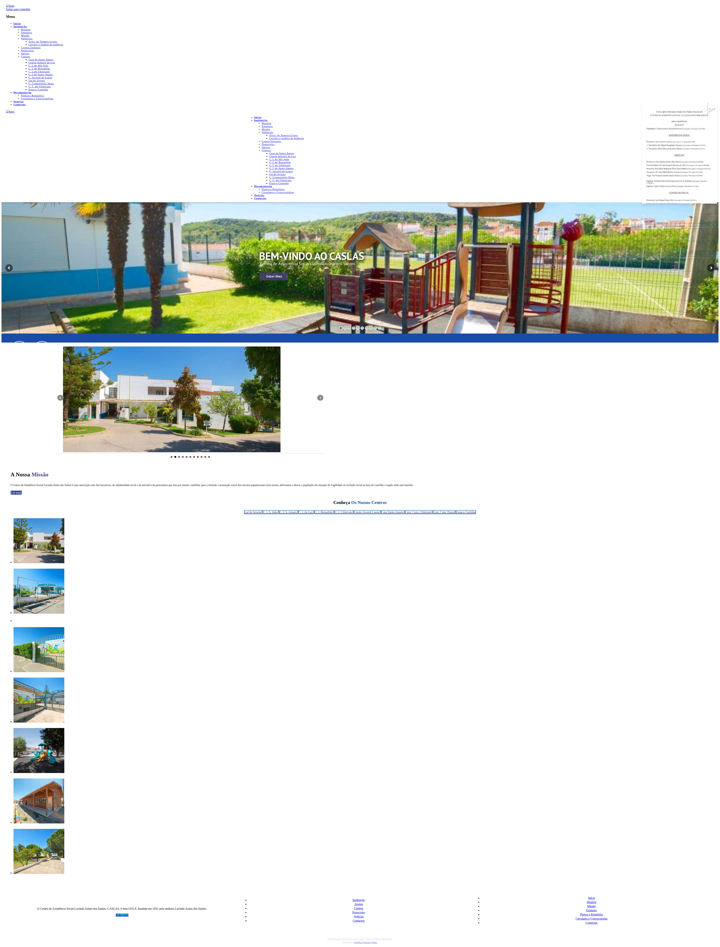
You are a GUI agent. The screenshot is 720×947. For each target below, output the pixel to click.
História (26, 29)
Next (320, 398)
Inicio (17, 23)
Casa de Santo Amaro (40, 59)
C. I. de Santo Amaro (40, 74)
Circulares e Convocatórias (37, 98)
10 (205, 457)
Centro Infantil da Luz (41, 62)
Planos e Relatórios (32, 95)
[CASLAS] (10, 5)
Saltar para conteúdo (18, 9)
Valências (26, 38)
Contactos (20, 104)
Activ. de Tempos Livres (42, 41)
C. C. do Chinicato (39, 86)
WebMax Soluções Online (365, 942)
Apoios (25, 53)
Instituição (20, 26)
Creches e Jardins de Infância (45, 44)
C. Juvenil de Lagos (40, 77)
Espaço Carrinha (38, 89)
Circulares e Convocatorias (592, 918)
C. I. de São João (38, 65)
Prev (60, 398)
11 (209, 457)
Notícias (19, 101)
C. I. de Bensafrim (39, 68)
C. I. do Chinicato (39, 71)
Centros (25, 56)
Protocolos (27, 50)
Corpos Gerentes (30, 47)
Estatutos (26, 32)
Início (591, 898)
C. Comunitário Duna (41, 83)
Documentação (23, 92)
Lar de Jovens (36, 80)
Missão (25, 35)
